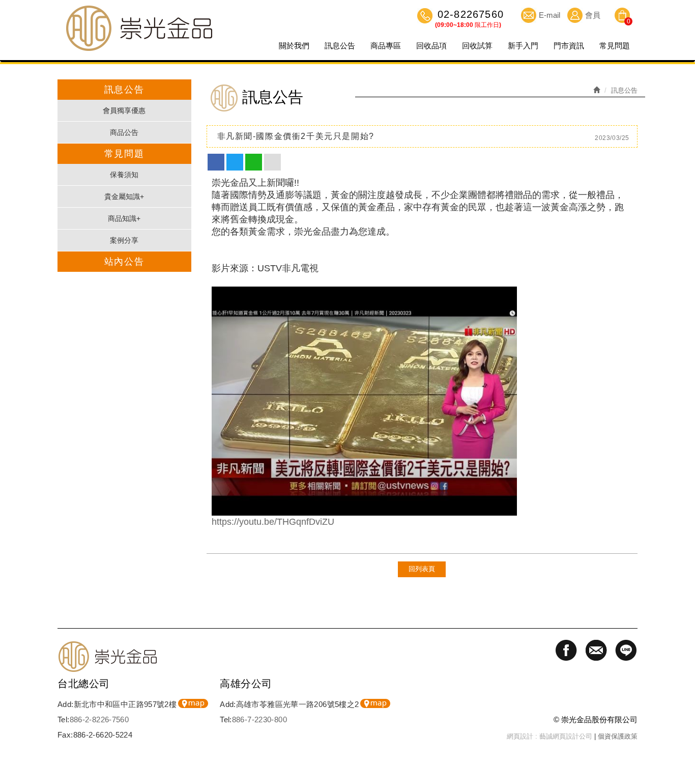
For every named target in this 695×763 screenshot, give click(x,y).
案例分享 (124, 240)
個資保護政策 (618, 736)
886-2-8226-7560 (99, 719)
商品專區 (385, 45)
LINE (682, 735)
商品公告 (124, 132)
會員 (592, 15)
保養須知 (124, 175)
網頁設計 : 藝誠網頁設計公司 (549, 736)
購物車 (622, 17)
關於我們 (294, 45)
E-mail (549, 15)
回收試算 (477, 45)
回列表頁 (422, 569)
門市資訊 (569, 45)
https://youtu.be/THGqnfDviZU (273, 522)
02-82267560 (469, 15)
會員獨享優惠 (124, 110)
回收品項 (431, 45)
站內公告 (124, 262)
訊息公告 (340, 45)
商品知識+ (124, 218)
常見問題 (614, 45)
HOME (139, 28)
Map (193, 703)
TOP (682, 699)
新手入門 (523, 45)
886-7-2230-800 (259, 719)
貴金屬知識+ (124, 196)
